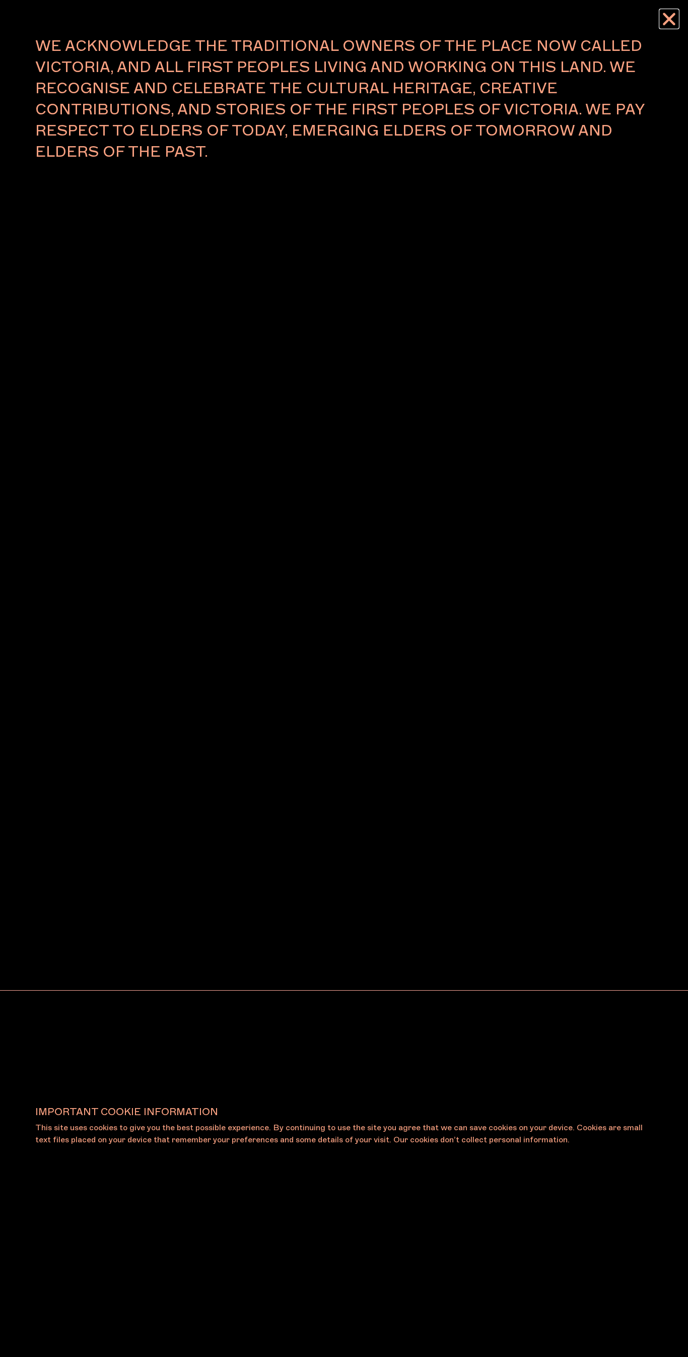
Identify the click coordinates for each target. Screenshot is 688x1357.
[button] (669, 19)
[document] (344, 678)
